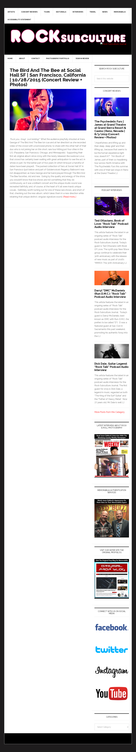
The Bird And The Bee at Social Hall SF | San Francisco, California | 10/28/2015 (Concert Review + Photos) (48, 77)
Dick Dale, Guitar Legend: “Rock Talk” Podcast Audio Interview (111, 367)
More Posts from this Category (109, 412)
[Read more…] (69, 196)
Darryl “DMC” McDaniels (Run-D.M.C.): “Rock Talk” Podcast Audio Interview (110, 293)
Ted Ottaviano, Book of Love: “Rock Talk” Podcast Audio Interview (111, 224)
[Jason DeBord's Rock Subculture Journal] (68, 32)
